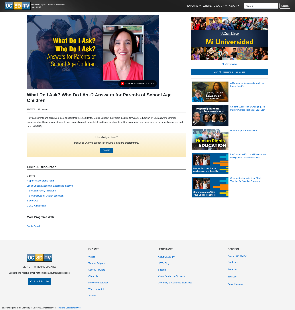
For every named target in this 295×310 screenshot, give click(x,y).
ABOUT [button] (233, 5)
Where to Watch (96, 289)
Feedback (233, 262)
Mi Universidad (229, 64)
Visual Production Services (171, 276)
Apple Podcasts (236, 284)
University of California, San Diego (175, 282)
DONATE (106, 150)
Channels (93, 276)
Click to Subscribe (39, 281)
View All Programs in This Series (229, 72)
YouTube (232, 276)
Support (162, 269)
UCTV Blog (163, 263)
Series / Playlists (96, 269)
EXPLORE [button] (193, 5)
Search (285, 5)
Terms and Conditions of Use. (69, 308)
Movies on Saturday (98, 282)
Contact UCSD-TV (237, 256)
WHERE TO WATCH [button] (214, 5)
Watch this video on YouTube (137, 84)
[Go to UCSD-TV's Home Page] (35, 6)
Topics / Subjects (96, 263)
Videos (91, 256)
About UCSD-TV (166, 256)
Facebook (233, 269)
